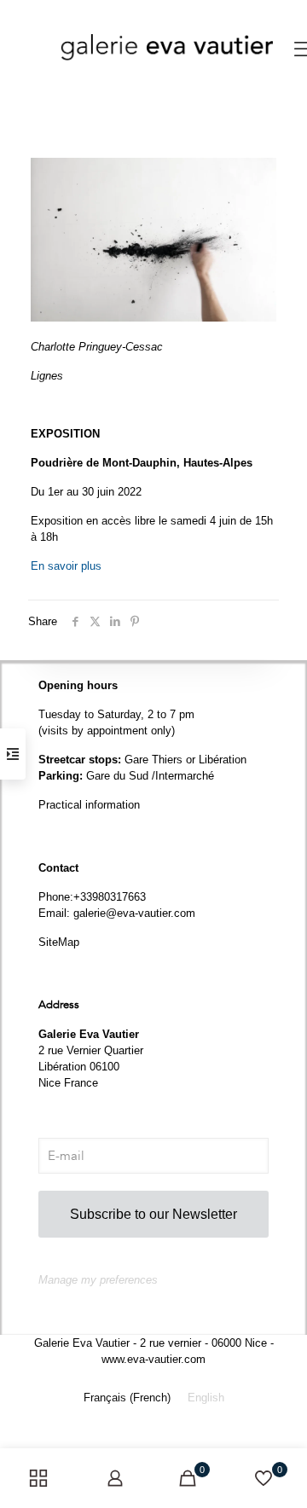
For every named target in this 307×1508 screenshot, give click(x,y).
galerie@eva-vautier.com (134, 913)
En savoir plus (66, 566)
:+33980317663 (108, 896)
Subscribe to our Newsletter (153, 1214)
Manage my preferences (98, 1279)
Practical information (89, 804)
